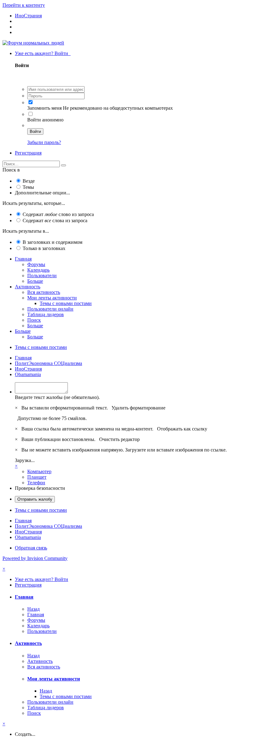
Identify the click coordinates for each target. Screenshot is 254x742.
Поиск (34, 320)
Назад (33, 609)
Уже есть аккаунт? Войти (43, 53)
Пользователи (42, 275)
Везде (29, 181)
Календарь (38, 270)
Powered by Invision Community (35, 558)
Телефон (36, 482)
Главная (23, 258)
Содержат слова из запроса (55, 220)
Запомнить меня (44, 108)
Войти (35, 131)
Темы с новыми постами (66, 303)
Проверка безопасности (40, 488)
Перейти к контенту (23, 5)
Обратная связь (31, 547)
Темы (28, 187)
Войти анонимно (45, 119)
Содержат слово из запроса (58, 214)
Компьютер (39, 471)
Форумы (36, 264)
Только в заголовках (44, 248)
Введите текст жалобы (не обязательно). (57, 397)
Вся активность (43, 292)
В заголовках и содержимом (52, 242)
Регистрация (28, 152)
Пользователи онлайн (50, 309)
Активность (27, 286)
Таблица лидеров (45, 314)
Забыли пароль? (44, 142)
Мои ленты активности (52, 297)
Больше (35, 281)
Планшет (36, 477)
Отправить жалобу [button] (34, 499)
